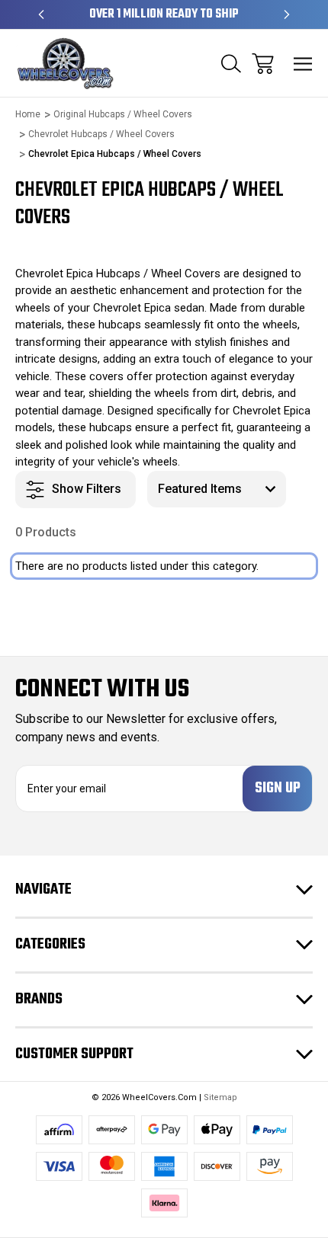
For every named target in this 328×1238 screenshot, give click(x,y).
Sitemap (220, 1097)
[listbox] (216, 489)
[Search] (231, 63)
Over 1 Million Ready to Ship (164, 14)
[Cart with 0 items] (263, 63)
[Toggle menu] (303, 64)
